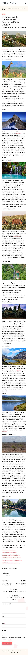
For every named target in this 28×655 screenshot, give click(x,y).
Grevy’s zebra (16, 236)
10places (6, 573)
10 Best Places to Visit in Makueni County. (11, 557)
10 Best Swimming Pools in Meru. (9, 552)
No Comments (23, 27)
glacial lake (18, 370)
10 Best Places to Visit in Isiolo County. (11, 555)
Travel (3, 14)
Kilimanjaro (18, 133)
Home (3, 7)
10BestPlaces (9, 3)
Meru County (5, 49)
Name (3, 616)
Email (3, 623)
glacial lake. (4, 431)
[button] (6, 575)
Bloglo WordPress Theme (14, 652)
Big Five (6, 89)
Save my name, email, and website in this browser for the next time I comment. (13, 638)
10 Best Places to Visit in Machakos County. (12, 560)
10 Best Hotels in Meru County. (9, 550)
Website (4, 630)
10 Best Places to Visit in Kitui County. (10, 563)
